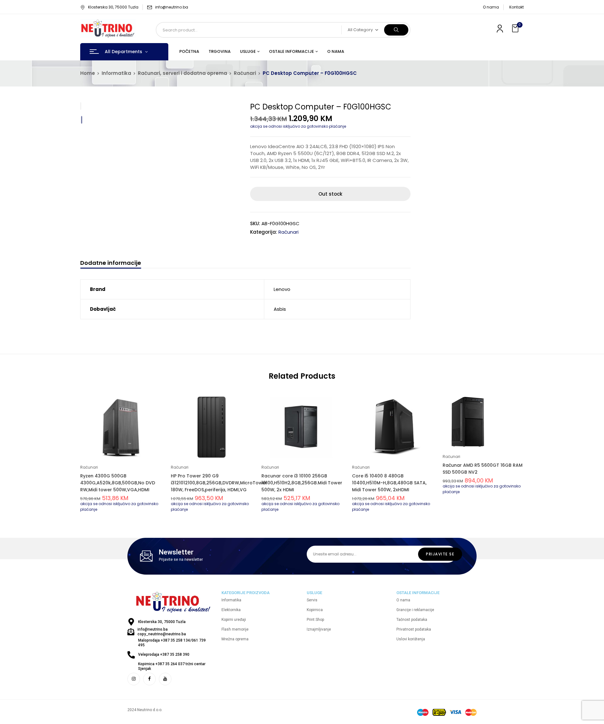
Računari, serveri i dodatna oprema (182, 73)
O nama (491, 7)
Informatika (116, 73)
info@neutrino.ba (171, 7)
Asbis (280, 309)
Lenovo (282, 289)
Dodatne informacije (110, 263)
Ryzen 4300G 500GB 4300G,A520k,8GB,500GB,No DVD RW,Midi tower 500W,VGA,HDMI (117, 483)
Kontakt (516, 7)
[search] (396, 30)
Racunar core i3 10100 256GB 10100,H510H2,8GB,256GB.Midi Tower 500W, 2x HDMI (301, 483)
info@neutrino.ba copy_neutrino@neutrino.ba (161, 631)
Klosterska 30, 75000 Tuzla (113, 7)
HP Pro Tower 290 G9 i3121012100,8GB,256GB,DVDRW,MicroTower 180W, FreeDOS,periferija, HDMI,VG (219, 483)
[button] (516, 28)
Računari (245, 73)
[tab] (110, 263)
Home (87, 73)
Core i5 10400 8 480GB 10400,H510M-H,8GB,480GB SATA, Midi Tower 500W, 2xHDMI (389, 483)
